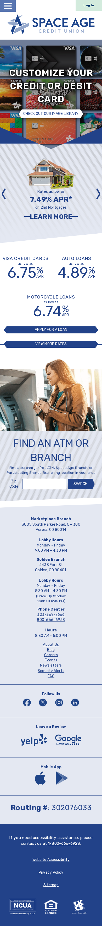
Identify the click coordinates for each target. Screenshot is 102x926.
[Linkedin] (75, 707)
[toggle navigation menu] (8, 6)
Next (97, 193)
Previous (5, 193)
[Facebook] (27, 707)
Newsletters (51, 665)
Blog (51, 650)
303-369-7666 (51, 614)
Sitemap (51, 885)
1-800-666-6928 (64, 843)
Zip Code (13, 484)
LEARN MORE (61, 217)
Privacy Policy (51, 872)
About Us (51, 644)
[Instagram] (59, 707)
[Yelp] (33, 747)
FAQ (51, 676)
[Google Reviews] (68, 747)
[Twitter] (42, 707)
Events (51, 660)
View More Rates (51, 344)
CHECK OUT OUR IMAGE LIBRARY (51, 114)
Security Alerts (51, 671)
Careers (51, 655)
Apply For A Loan (51, 329)
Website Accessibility (51, 859)
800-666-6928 (51, 620)
